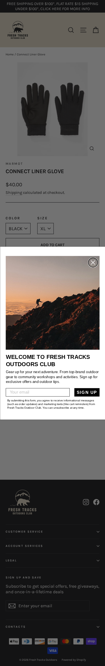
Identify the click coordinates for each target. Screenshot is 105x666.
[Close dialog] (92, 262)
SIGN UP (86, 392)
